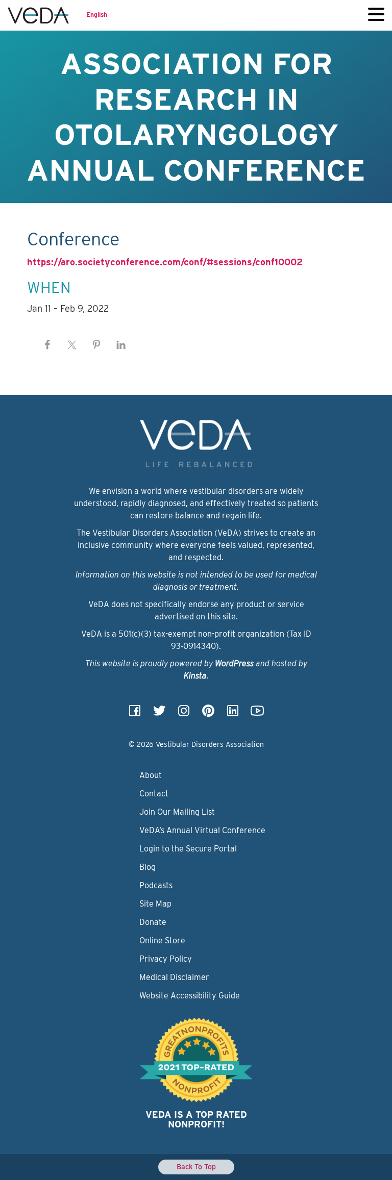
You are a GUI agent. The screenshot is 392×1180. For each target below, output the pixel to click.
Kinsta (195, 676)
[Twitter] (159, 714)
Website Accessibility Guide (189, 995)
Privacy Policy (165, 959)
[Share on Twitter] (72, 345)
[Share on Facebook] (47, 345)
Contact (153, 793)
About (150, 775)
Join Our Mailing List (177, 812)
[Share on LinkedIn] (121, 345)
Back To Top (196, 1167)
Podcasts (156, 885)
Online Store (162, 940)
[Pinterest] (208, 714)
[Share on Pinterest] (96, 345)
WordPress (234, 663)
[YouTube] (257, 714)
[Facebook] (135, 714)
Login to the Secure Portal (188, 848)
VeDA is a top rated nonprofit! (196, 1119)
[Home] (38, 15)
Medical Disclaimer (174, 977)
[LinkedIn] (233, 714)
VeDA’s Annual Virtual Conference (202, 830)
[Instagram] (184, 714)
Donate (152, 922)
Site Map (155, 904)
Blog (147, 867)
